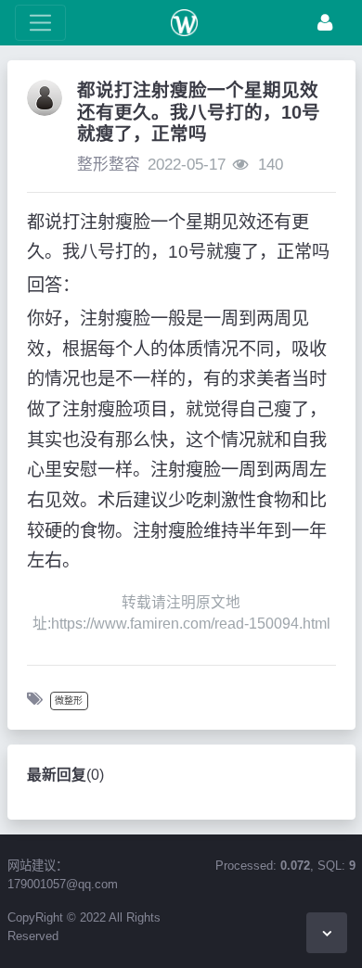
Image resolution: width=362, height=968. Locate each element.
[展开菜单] (40, 23)
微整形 (69, 700)
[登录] (325, 23)
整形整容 (108, 164)
